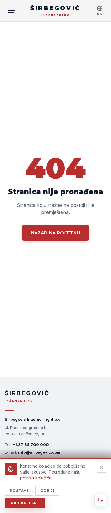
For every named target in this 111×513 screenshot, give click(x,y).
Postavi (19, 490)
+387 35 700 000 (30, 444)
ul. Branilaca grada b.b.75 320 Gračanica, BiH (26, 430)
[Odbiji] (101, 468)
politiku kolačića (36, 477)
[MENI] (11, 10)
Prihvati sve (25, 503)
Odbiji (47, 490)
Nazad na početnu (55, 233)
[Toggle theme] (100, 500)
